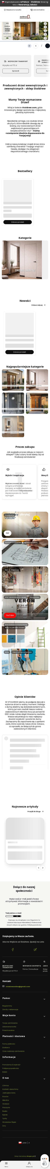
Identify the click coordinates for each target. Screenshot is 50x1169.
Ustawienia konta (9, 1027)
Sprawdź (15, 71)
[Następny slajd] (47, 45)
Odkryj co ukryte (25, 277)
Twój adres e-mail (13, 913)
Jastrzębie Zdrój (8, 1093)
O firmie (5, 1085)
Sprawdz (37, 412)
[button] (24, 999)
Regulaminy (7, 1006)
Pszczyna (6, 1107)
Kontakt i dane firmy (10, 1089)
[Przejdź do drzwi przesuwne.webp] (13, 426)
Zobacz (36, 389)
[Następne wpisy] (42, 867)
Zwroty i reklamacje (10, 1009)
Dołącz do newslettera (17, 916)
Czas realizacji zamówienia (13, 1051)
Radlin (4, 1111)
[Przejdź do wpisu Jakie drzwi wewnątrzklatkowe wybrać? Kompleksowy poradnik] (25, 829)
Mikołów (5, 1100)
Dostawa (6, 1047)
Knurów (5, 1096)
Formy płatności (8, 1044)
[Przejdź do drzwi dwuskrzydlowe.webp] (37, 403)
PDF (7, 533)
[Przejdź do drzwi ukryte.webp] (22, 260)
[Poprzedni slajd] (35, 45)
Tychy (4, 1118)
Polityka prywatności (10, 1068)
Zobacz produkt (17, 222)
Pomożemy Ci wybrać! (11, 1065)
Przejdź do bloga (34, 811)
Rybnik (5, 1115)
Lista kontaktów (39, 10)
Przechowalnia (8, 1030)
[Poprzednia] (2, 3)
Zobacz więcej (36, 305)
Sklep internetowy (24, 1156)
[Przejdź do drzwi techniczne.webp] (13, 403)
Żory (4, 1126)
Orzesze (5, 1104)
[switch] (44, 1164)
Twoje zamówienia (10, 1023)
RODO (4, 1072)
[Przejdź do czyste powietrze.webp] (13, 380)
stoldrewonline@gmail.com (18, 986)
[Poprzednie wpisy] (38, 867)
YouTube (10, 615)
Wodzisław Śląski (9, 1122)
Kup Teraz (13, 412)
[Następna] (47, 3)
